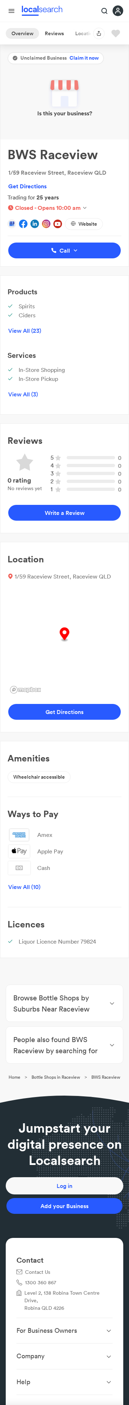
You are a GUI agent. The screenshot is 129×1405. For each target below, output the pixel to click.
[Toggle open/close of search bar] (105, 11)
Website (87, 224)
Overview (22, 33)
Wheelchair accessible (39, 777)
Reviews (54, 33)
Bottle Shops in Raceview (56, 1077)
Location (85, 33)
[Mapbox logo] (25, 690)
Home (14, 1077)
